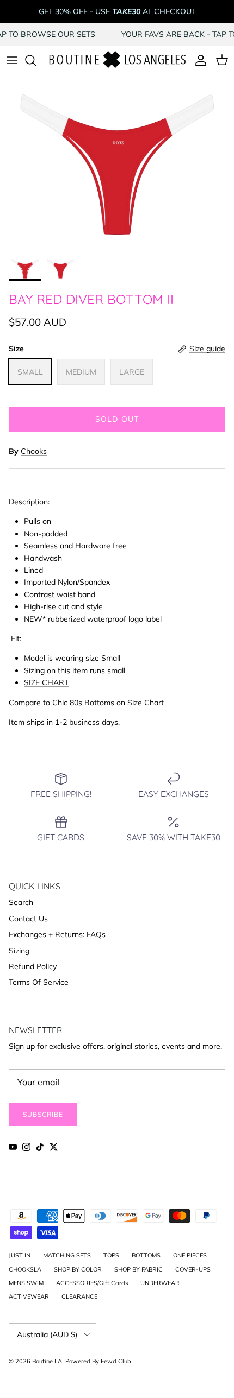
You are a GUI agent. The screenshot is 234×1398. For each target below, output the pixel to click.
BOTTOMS (146, 1255)
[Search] (36, 60)
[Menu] (12, 60)
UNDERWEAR (160, 1283)
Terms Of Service (39, 982)
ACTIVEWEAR (29, 1296)
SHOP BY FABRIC (138, 1269)
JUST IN (19, 1255)
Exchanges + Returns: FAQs (57, 934)
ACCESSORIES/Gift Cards (92, 1283)
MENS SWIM (26, 1283)
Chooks (34, 451)
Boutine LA (47, 1361)
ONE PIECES (190, 1255)
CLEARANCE (79, 1296)
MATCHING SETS (67, 1255)
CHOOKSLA (25, 1269)
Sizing (19, 951)
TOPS (111, 1255)
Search (21, 902)
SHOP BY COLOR (78, 1269)
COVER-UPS (193, 1269)
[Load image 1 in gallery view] (117, 163)
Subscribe (43, 1114)
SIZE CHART (46, 682)
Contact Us (28, 918)
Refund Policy (33, 966)
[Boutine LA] (117, 60)
